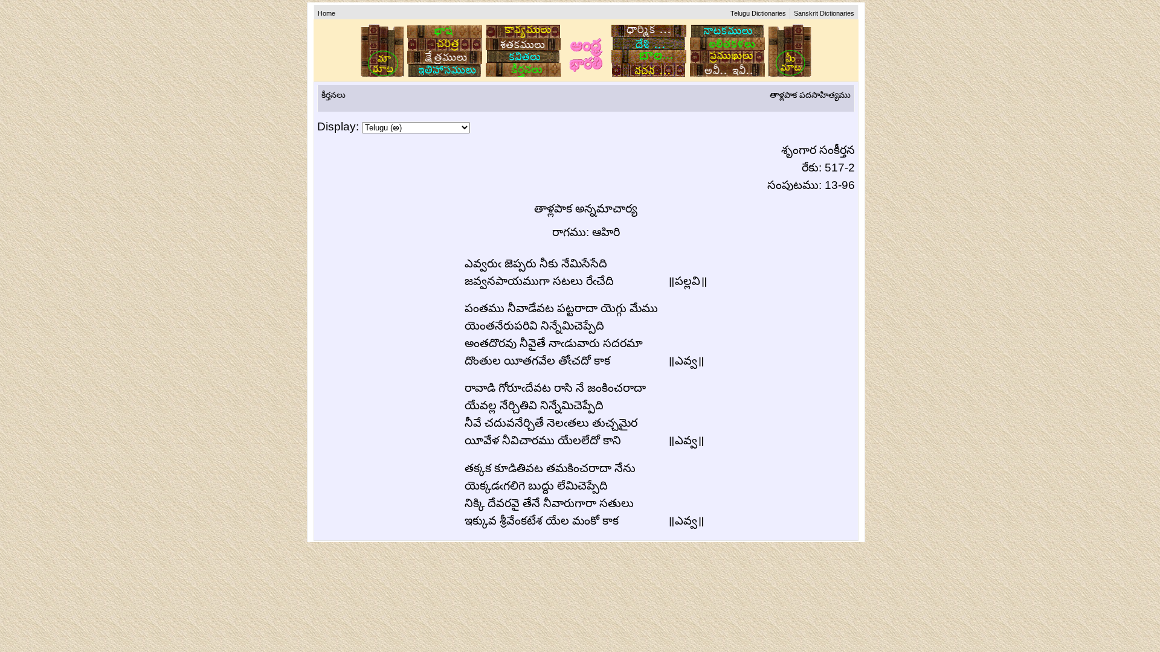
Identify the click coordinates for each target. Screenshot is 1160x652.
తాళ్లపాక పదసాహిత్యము (810, 95)
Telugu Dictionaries (758, 13)
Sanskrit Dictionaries (824, 13)
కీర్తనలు (333, 95)
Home (326, 13)
